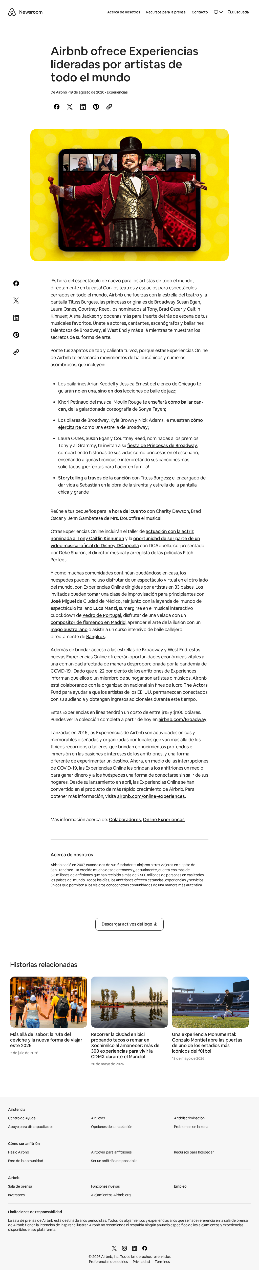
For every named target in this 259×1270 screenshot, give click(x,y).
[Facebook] (145, 1248)
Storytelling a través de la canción (94, 478)
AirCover (98, 1118)
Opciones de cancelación (111, 1126)
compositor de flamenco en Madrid (88, 622)
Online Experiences (164, 819)
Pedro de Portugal (101, 615)
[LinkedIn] (135, 1248)
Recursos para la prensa (166, 12)
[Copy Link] (109, 107)
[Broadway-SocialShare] (129, 195)
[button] (218, 12)
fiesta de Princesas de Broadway (162, 445)
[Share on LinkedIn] (83, 107)
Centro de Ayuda (22, 1118)
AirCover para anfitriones (111, 1152)
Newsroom (30, 12)
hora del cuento (128, 511)
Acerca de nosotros (123, 12)
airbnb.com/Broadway (182, 719)
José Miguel (63, 601)
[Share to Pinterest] (96, 107)
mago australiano (69, 629)
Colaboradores (125, 819)
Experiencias (117, 92)
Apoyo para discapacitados (30, 1126)
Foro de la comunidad (25, 1161)
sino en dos (110, 391)
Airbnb (61, 92)
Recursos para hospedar (194, 1152)
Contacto (200, 12)
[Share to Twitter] (70, 107)
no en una (85, 391)
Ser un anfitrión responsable (114, 1161)
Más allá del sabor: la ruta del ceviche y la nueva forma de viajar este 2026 (46, 1039)
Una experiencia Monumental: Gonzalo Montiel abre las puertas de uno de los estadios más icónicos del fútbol (207, 1042)
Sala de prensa (20, 1186)
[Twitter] (114, 1248)
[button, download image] (218, 140)
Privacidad (141, 1261)
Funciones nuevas (105, 1186)
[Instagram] (124, 1248)
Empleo (180, 1186)
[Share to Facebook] (57, 107)
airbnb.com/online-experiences (151, 796)
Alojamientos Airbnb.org (111, 1195)
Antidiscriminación (189, 1118)
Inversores (16, 1195)
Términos (162, 1261)
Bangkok (95, 636)
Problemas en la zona (191, 1126)
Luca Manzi (105, 608)
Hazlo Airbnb (18, 1152)
